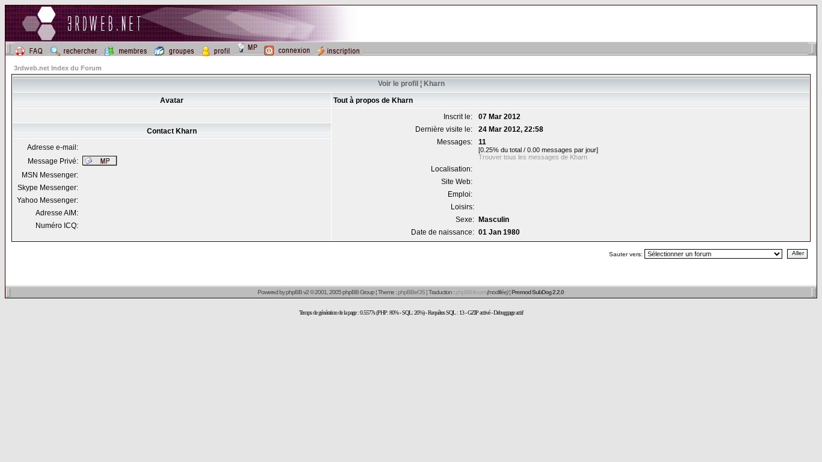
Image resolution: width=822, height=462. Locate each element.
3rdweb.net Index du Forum (58, 68)
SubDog (541, 292)
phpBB (294, 292)
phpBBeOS (411, 292)
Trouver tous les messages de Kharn (532, 157)
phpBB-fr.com (471, 292)
